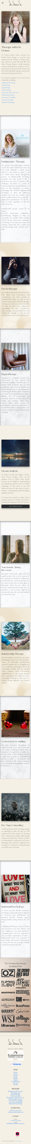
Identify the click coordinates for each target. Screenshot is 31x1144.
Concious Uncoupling (15, 1100)
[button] (2, 2)
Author (15, 1080)
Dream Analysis (6, 90)
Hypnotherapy (6, 88)
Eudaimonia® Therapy (8, 83)
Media (15, 1078)
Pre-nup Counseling (7, 100)
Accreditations (15, 1081)
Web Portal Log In (15, 1110)
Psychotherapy (6, 85)
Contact (15, 1075)
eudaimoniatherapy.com (15, 1112)
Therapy (15, 1083)
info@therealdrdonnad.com (15, 1123)
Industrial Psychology (8, 102)
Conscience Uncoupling (8, 97)
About (15, 1074)
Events (15, 1084)
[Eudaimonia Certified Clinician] (15, 1055)
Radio (15, 1077)
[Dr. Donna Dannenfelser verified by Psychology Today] (15, 1063)
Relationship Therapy (8, 95)
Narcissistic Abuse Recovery (10, 92)
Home (15, 1072)
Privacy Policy (18, 1141)
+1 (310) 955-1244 (15, 1120)
